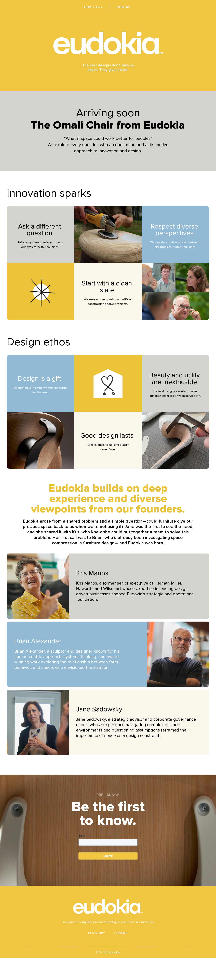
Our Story (96, 933)
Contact (121, 933)
